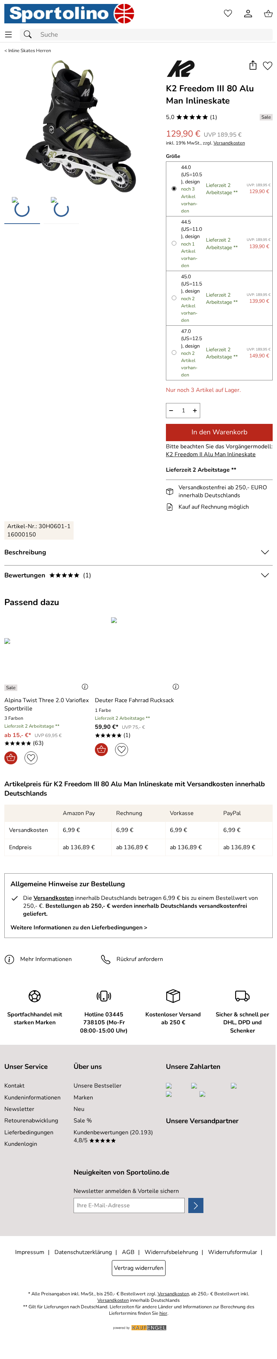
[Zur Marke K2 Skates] (180, 69)
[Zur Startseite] (69, 13)
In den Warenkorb (219, 432)
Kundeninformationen (32, 1098)
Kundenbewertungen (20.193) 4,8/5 (113, 1136)
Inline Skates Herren (29, 51)
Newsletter (19, 1109)
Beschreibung (25, 552)
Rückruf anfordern (139, 959)
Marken (83, 1098)
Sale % (83, 1121)
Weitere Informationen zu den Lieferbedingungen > (79, 928)
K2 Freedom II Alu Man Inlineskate (211, 454)
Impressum (29, 1252)
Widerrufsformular (232, 1252)
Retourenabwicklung (31, 1121)
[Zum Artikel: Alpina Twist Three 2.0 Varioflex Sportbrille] (47, 654)
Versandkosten (229, 143)
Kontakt (14, 1086)
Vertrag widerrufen (138, 1268)
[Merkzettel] (228, 13)
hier (163, 1313)
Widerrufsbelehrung (171, 1252)
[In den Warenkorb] (10, 757)
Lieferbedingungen (28, 1132)
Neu (79, 1109)
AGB (128, 1252)
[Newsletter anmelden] (195, 1205)
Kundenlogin (20, 1144)
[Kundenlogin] (248, 13)
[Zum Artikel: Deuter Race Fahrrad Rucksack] (138, 654)
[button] (252, 66)
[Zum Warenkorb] (268, 13)
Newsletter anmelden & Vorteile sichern (126, 1191)
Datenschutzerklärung (83, 1252)
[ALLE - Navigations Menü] (8, 34)
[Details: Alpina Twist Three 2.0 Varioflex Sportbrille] (11, 688)
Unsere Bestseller (98, 1086)
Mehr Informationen (46, 959)
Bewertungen (47, 575)
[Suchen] (29, 35)
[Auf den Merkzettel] (267, 66)
